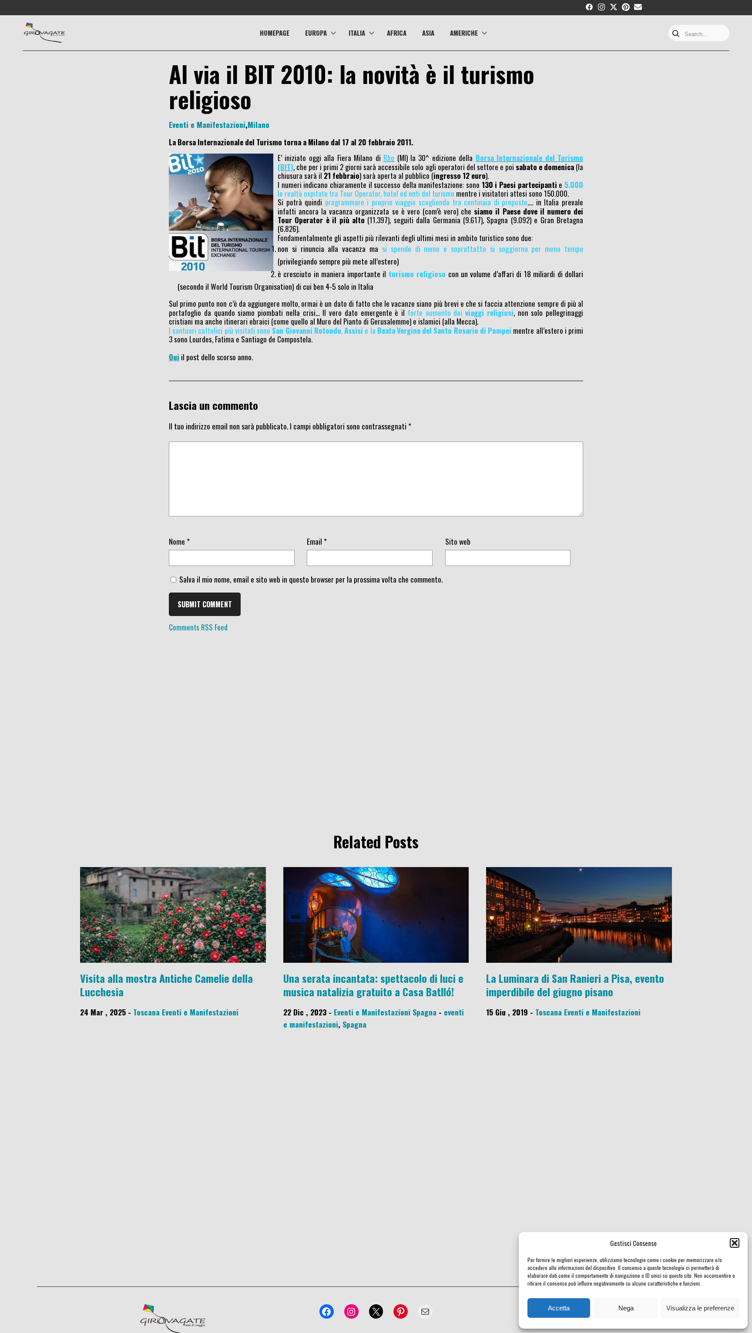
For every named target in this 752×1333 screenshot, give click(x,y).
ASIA (428, 32)
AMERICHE (464, 32)
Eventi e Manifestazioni (207, 124)
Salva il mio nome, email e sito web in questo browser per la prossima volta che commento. (311, 579)
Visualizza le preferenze (700, 1308)
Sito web (457, 541)
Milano (258, 124)
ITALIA (357, 32)
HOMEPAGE (274, 32)
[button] (734, 1243)
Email (317, 541)
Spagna (424, 1012)
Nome (179, 541)
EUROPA (316, 32)
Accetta (559, 1308)
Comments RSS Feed (198, 627)
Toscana (146, 1012)
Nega (626, 1308)
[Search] (675, 34)
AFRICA (396, 32)
